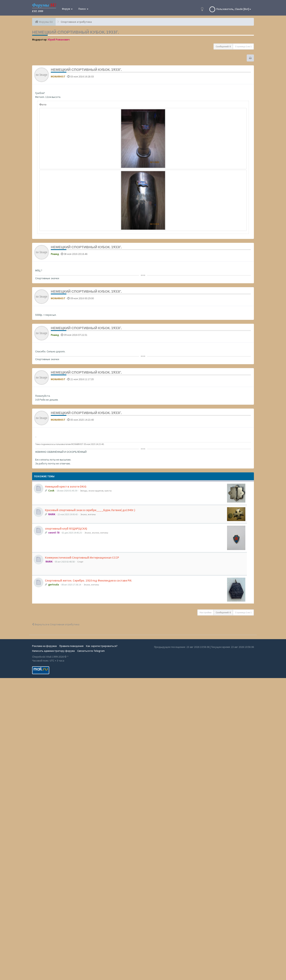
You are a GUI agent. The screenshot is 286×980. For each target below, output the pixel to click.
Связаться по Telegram (91, 651)
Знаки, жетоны (88, 514)
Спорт (80, 561)
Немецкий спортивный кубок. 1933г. (75, 32)
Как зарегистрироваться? (102, 646)
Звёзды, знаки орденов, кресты (96, 490)
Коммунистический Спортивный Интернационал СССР (82, 557)
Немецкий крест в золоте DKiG (65, 486)
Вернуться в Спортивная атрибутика (56, 624)
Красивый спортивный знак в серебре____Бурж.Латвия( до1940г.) (90, 510)
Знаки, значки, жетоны (96, 532)
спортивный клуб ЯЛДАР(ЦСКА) (66, 528)
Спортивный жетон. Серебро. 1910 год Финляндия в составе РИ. (88, 580)
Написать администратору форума (53, 651)
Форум (66, 9)
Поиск (82, 9)
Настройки (205, 612)
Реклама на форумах (44, 646)
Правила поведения (71, 646)
